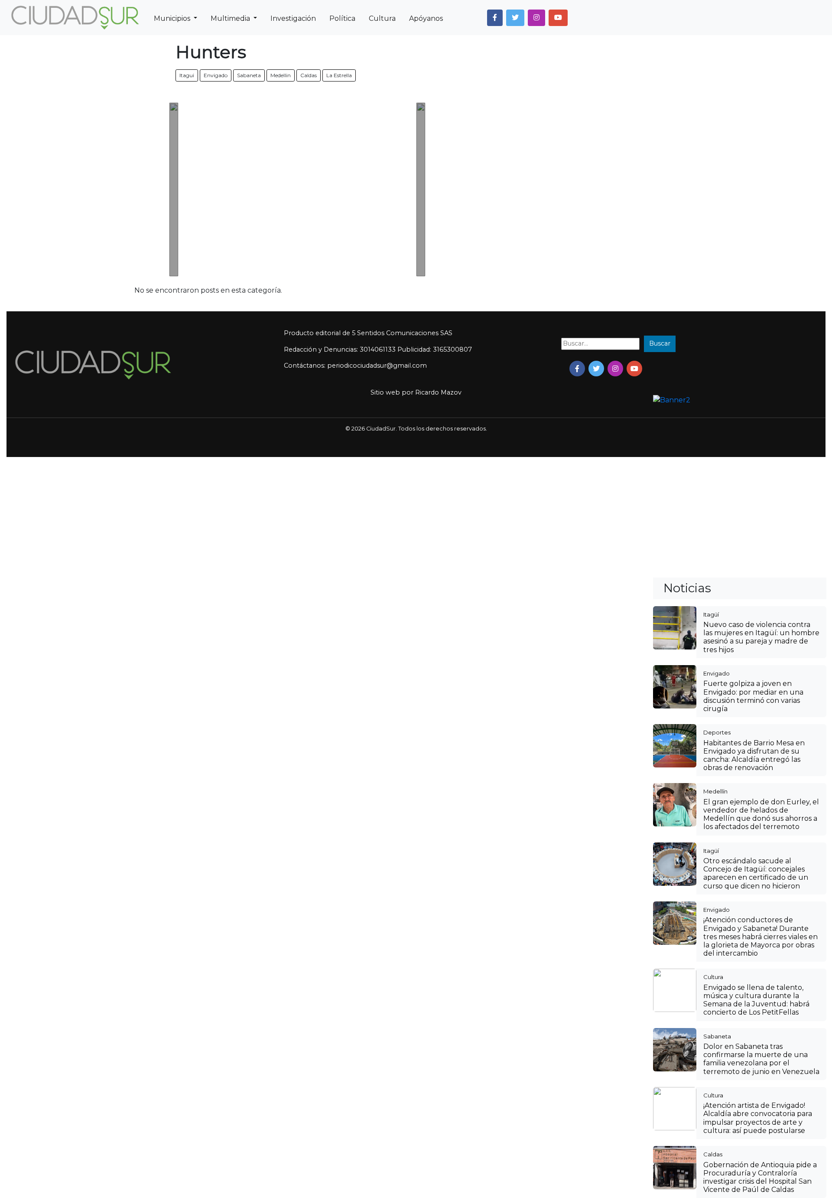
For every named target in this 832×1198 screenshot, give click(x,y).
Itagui (186, 75)
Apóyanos (426, 18)
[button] (495, 18)
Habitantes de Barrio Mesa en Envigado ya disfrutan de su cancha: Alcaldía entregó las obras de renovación (754, 755)
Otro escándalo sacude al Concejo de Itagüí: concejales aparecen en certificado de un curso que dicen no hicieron (755, 873)
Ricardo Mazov (438, 392)
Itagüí (711, 614)
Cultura (382, 18)
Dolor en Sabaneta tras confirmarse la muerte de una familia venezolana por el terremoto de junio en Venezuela (761, 1059)
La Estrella (339, 75)
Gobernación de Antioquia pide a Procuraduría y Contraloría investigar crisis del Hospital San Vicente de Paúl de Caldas (760, 1177)
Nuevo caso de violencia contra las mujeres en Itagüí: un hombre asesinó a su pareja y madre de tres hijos (761, 637)
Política (342, 18)
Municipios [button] (173, 18)
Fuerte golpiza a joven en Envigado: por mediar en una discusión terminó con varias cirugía (753, 696)
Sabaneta (249, 75)
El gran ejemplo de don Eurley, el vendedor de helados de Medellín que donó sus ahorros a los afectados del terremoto (761, 814)
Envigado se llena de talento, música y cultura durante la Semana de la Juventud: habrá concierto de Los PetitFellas (756, 1000)
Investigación (293, 18)
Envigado (216, 75)
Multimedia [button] (231, 18)
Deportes (717, 732)
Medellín (715, 791)
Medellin (280, 75)
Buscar (659, 343)
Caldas (308, 75)
